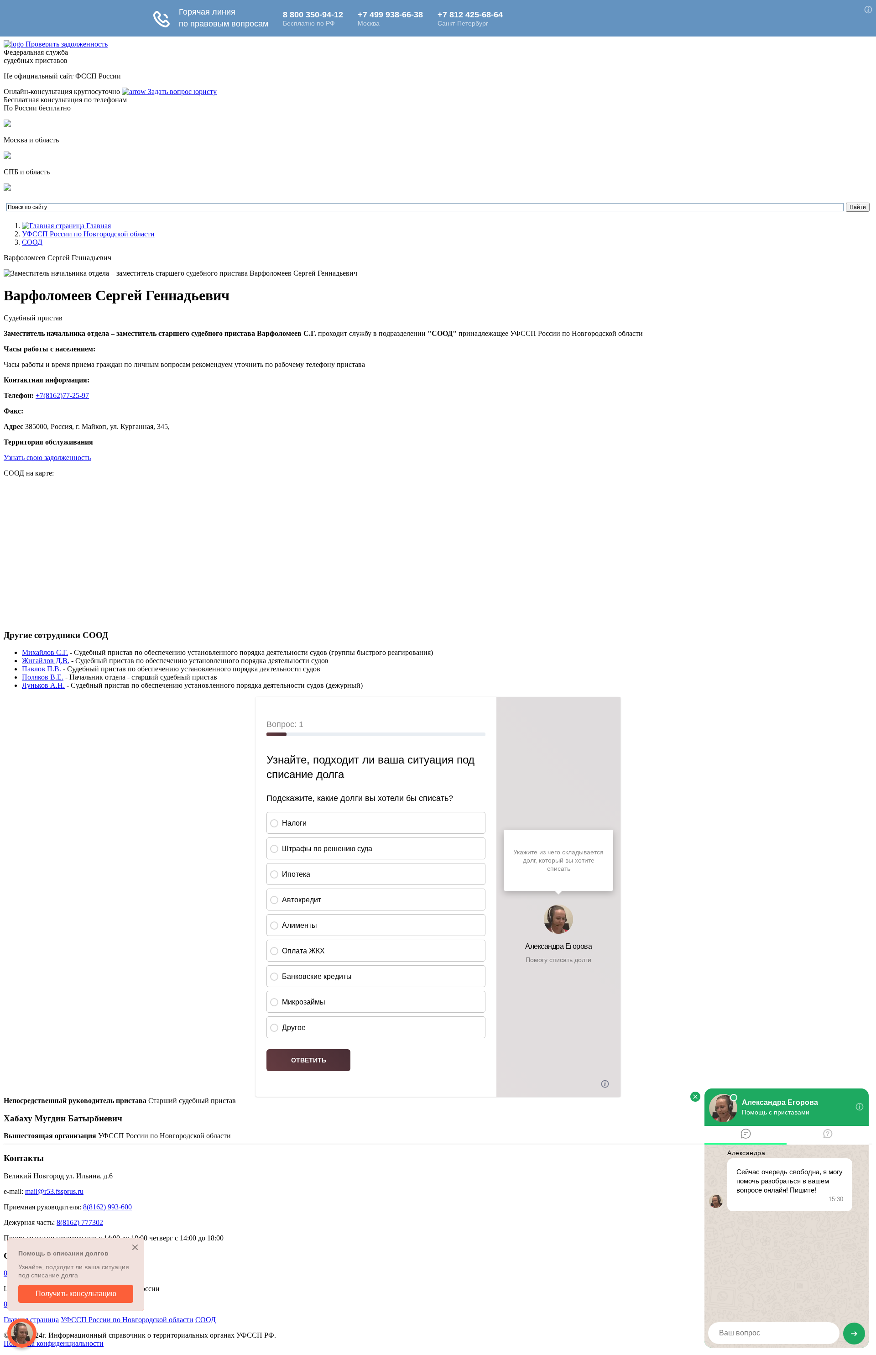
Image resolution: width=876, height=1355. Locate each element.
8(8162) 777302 (80, 1222)
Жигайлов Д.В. (45, 660)
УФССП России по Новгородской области (88, 234)
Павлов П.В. (41, 669)
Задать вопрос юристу (181, 91)
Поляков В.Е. (42, 677)
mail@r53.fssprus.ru (54, 1191)
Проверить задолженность (67, 44)
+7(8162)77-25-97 (62, 395)
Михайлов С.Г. (45, 652)
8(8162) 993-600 (107, 1207)
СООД (32, 242)
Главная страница (31, 1320)
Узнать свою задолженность (47, 457)
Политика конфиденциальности (54, 1343)
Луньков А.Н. (43, 685)
